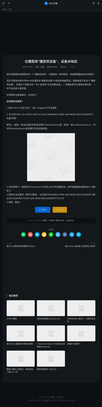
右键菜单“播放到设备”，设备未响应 (51, 61)
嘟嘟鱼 (51, 3)
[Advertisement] (51, 33)
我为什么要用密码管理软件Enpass (21, 246)
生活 (4, 10)
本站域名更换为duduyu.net (48, 318)
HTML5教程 (12, 318)
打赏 (60, 210)
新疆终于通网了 (73, 344)
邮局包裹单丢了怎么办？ (47, 369)
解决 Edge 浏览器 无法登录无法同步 (80, 246)
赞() (72, 67)
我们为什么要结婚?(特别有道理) (20, 344)
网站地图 (60, 397)
